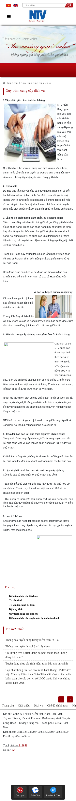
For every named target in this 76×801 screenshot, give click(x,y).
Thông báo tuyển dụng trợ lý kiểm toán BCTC (32, 639)
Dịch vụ (38, 705)
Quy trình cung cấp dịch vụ (23, 613)
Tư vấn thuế (15, 600)
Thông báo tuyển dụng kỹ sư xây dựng (27, 646)
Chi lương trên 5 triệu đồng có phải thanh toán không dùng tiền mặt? (36, 655)
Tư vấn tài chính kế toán (22, 605)
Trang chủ (12, 82)
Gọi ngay (20, 795)
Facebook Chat (53, 795)
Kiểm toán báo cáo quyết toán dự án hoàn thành (34, 618)
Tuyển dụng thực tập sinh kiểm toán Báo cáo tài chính (36, 663)
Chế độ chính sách (57, 705)
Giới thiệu (24, 705)
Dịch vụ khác (16, 609)
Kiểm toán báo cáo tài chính (23, 596)
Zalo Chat (35, 795)
